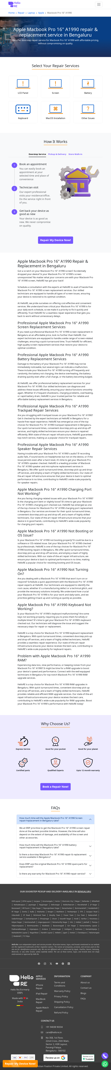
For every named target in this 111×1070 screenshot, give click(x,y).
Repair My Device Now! (20, 1063)
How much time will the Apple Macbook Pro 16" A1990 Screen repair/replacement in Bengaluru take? (50, 819)
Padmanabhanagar (19, 929)
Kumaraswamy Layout (88, 926)
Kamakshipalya (91, 929)
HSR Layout (16, 901)
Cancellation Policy (63, 1007)
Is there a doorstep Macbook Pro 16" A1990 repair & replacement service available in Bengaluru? (52, 856)
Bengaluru (84, 891)
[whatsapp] (105, 1064)
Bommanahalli (80, 908)
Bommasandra (32, 926)
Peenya (94, 922)
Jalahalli (86, 922)
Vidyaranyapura (18, 926)
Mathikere (60, 912)
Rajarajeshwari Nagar (51, 908)
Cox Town (81, 915)
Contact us (86, 987)
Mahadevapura (19, 905)
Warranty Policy (62, 991)
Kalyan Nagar (17, 922)
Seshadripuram (31, 919)
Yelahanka (41, 912)
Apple (41, 12)
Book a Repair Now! (55, 786)
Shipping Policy (62, 1001)
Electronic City (67, 901)
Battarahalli (92, 915)
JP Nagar (93, 905)
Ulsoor (54, 919)
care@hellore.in (53, 1032)
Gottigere (68, 929)
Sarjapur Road (91, 912)
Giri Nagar (71, 926)
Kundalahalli (93, 908)
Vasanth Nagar (65, 919)
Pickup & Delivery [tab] (57, 154)
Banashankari (67, 908)
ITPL (81, 912)
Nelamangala (94, 933)
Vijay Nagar (36, 908)
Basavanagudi (58, 926)
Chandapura (82, 933)
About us (85, 982)
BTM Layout (26, 901)
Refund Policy (61, 1012)
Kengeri (50, 912)
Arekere (45, 929)
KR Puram (26, 908)
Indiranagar (55, 905)
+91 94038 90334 (54, 1026)
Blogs (83, 993)
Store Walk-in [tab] (75, 154)
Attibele (58, 933)
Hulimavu (78, 929)
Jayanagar (32, 905)
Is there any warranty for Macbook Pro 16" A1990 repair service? (52, 873)
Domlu (25, 912)
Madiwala (45, 926)
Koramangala (48, 901)
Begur (77, 901)
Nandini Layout (46, 933)
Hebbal (78, 922)
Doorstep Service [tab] (37, 154)
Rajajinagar (43, 905)
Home (11, 12)
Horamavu (93, 919)
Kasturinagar (56, 929)
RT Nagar (15, 912)
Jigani (65, 933)
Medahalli (17, 936)
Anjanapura (34, 929)
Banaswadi (16, 908)
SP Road (26, 915)
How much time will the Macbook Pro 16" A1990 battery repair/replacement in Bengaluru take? (47, 846)
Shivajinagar (44, 919)
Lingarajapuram (44, 922)
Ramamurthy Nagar (59, 922)
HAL (71, 922)
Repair (21, 12)
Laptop (31, 12)
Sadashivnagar (17, 919)
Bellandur (85, 901)
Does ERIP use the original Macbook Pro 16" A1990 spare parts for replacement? (53, 865)
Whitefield (95, 901)
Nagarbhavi (34, 933)
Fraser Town (69, 915)
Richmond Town (39, 915)
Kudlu (32, 912)
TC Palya (26, 936)
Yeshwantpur (72, 912)
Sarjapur (37, 901)
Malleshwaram (68, 905)
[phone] (105, 1056)
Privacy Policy (61, 996)
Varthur (84, 919)
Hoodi (76, 919)
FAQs (83, 998)
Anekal (72, 933)
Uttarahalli (16, 915)
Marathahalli (82, 905)
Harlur (57, 901)
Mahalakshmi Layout (19, 933)
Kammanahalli (30, 922)
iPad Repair (42, 993)
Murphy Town (54, 915)
